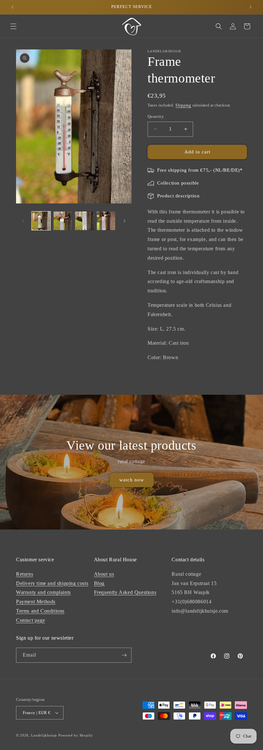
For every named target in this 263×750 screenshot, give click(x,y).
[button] (13, 26)
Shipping (183, 105)
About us (104, 574)
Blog (99, 583)
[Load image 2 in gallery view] (63, 220)
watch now (131, 479)
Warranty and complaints (43, 592)
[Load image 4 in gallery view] (106, 220)
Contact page (30, 620)
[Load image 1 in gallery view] (41, 220)
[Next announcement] (250, 7)
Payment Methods (35, 601)
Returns (24, 574)
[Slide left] (23, 221)
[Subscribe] (124, 655)
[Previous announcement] (12, 7)
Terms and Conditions (40, 611)
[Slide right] (124, 221)
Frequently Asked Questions (125, 592)
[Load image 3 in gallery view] (84, 220)
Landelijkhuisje (44, 735)
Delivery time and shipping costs (52, 583)
